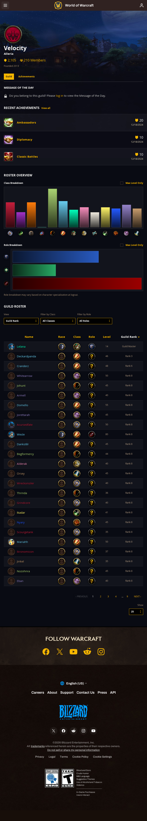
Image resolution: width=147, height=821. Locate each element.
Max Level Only (134, 183)
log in (59, 95)
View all (45, 108)
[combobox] (21, 321)
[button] (21, 321)
